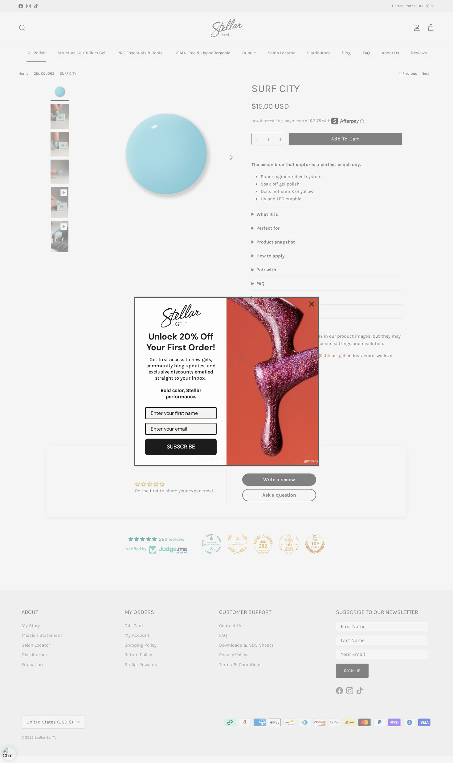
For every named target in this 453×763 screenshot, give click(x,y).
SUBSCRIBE (181, 446)
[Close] (311, 304)
